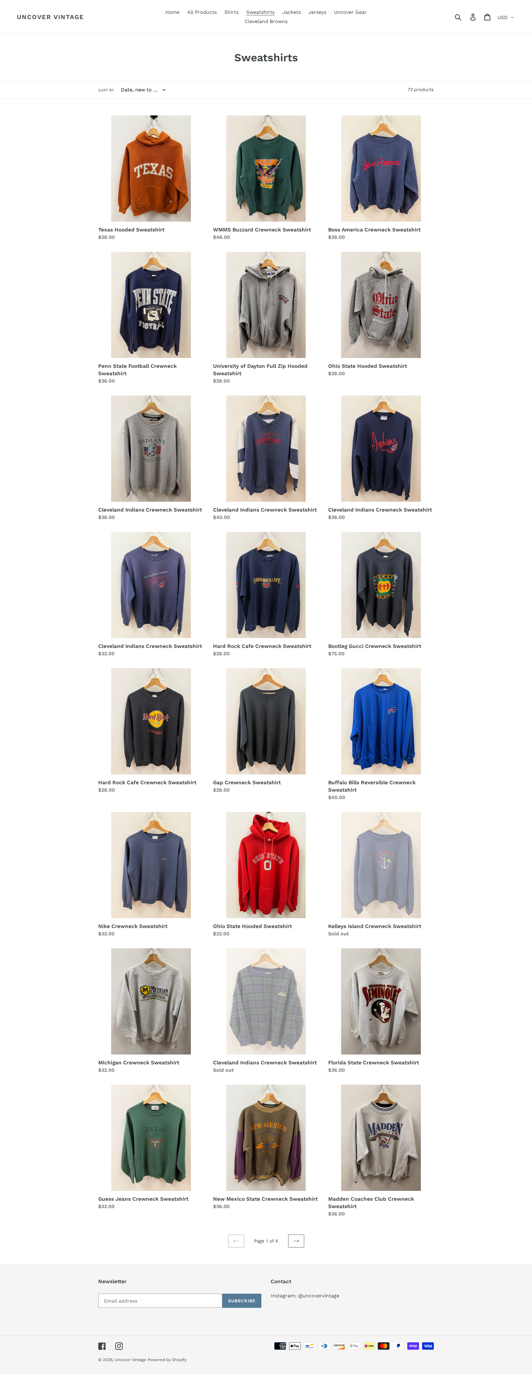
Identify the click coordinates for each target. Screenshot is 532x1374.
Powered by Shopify (167, 1359)
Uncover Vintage (50, 17)
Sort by (106, 90)
